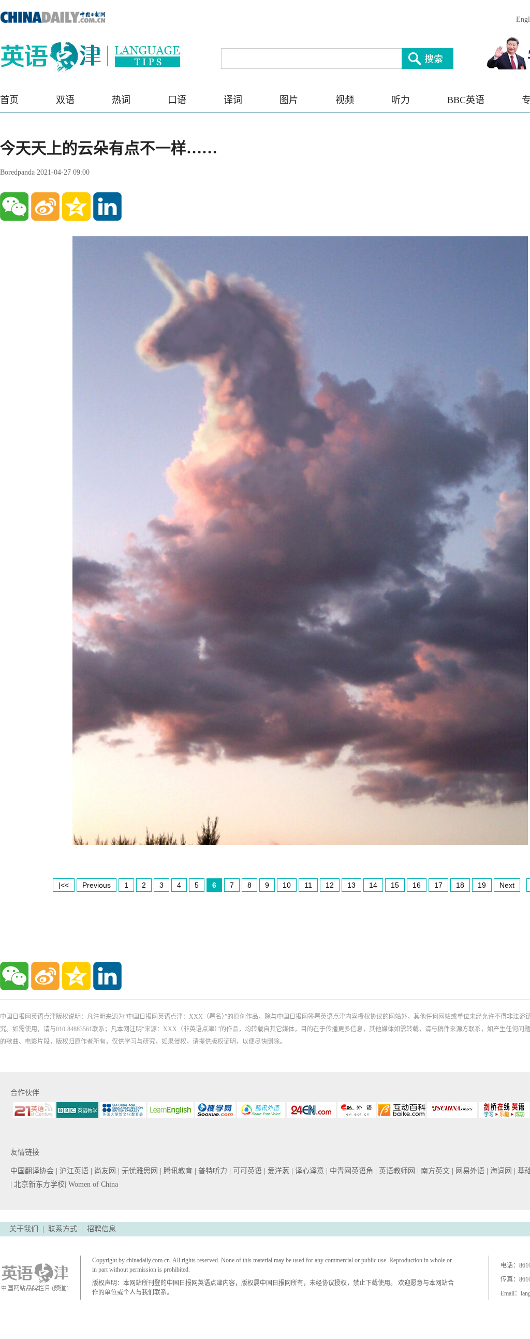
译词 (233, 100)
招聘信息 (101, 1229)
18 (460, 885)
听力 (400, 100)
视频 (344, 100)
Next (506, 885)
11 (308, 885)
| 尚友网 (104, 1171)
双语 (65, 100)
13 (351, 885)
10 (287, 885)
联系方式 (62, 1229)
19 (482, 885)
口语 (177, 100)
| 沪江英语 (73, 1171)
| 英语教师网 (396, 1171)
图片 (288, 100)
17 (438, 885)
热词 (121, 100)
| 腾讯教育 (177, 1171)
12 (330, 885)
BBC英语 (465, 100)
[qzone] (76, 206)
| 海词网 (500, 1171)
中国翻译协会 (33, 1171)
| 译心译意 (308, 1171)
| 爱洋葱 (277, 1171)
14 (373, 885)
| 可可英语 (246, 1171)
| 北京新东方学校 (37, 1184)
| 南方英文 (434, 1171)
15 (395, 885)
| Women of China (91, 1184)
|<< (63, 885)
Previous (96, 885)
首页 (9, 100)
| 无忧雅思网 (139, 1171)
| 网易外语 (469, 1171)
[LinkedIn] (107, 206)
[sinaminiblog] (45, 206)
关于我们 (23, 1229)
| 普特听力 (212, 1171)
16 (417, 885)
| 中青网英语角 (350, 1171)
